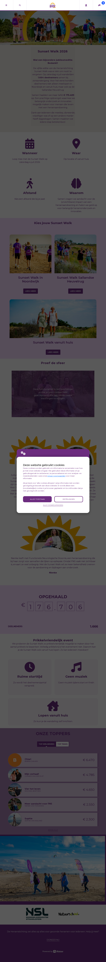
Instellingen (69, 499)
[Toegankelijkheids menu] (103, 2)
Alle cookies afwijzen (53, 505)
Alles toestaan (37, 499)
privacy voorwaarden (56, 476)
